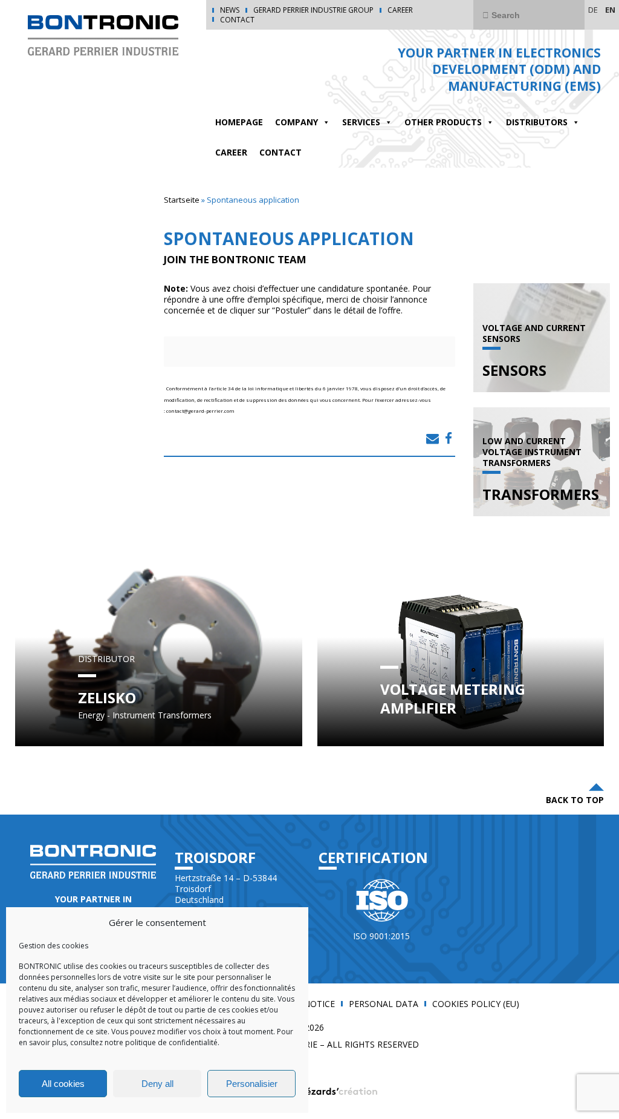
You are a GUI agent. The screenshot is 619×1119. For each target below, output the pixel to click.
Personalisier (251, 1083)
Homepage (239, 122)
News (229, 10)
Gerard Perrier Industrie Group (313, 10)
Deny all (157, 1083)
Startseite (181, 199)
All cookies (63, 1083)
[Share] (432, 438)
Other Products (443, 122)
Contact (237, 20)
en (610, 9)
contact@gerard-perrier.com (200, 410)
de (593, 9)
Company (296, 122)
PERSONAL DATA (383, 1004)
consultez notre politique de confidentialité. (143, 1042)
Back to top (575, 800)
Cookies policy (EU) (475, 1004)
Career (400, 10)
